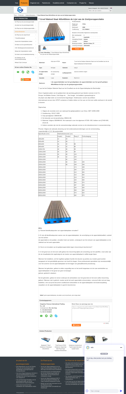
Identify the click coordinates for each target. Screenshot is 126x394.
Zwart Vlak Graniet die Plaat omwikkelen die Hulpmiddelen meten (26, 385)
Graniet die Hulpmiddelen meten (23, 41)
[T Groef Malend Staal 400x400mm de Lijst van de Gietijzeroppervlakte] (54, 33)
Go (111, 10)
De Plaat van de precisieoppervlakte (24, 22)
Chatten (77, 49)
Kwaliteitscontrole (58, 3)
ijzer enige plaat (76, 295)
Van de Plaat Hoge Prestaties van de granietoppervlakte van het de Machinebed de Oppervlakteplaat (26, 381)
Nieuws (91, 3)
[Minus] (121, 347)
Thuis (15, 15)
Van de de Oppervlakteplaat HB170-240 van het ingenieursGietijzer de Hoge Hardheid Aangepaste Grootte (50, 380)
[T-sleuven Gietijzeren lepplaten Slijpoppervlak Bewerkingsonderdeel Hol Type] (105, 339)
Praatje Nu (82, 3)
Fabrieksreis (46, 3)
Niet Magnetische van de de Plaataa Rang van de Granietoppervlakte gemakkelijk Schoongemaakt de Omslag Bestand (26, 369)
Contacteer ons (72, 3)
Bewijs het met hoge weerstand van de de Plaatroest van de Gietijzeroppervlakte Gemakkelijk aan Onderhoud (51, 386)
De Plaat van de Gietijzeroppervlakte (24, 28)
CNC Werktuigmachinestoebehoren (24, 48)
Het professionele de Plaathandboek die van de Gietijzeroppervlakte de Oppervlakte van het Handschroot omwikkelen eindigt (50, 374)
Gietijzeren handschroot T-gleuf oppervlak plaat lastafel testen (75, 347)
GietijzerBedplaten (30, 15)
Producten (24, 3)
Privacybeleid (20, 392)
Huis (16, 3)
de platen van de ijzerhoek (64, 295)
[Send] (121, 391)
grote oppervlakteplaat (50, 295)
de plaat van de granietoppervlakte (24, 25)
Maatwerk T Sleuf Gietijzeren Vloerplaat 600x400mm (46, 347)
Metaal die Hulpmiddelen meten (23, 51)
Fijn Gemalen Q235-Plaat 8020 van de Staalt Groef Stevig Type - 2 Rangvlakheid (75, 378)
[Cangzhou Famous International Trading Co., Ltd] (20, 9)
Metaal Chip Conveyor (21, 62)
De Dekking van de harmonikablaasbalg (20, 58)
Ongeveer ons (34, 3)
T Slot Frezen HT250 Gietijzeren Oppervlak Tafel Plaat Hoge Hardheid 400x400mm (61, 348)
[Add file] (87, 391)
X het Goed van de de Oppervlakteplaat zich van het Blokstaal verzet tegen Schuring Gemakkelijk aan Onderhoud (76, 383)
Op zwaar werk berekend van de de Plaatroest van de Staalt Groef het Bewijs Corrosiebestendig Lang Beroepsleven (74, 365)
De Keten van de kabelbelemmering (24, 54)
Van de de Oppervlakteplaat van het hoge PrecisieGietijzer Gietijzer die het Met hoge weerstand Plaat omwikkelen (51, 368)
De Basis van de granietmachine (23, 44)
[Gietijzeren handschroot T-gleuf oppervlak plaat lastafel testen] (75, 339)
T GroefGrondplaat (20, 38)
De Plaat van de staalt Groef (22, 35)
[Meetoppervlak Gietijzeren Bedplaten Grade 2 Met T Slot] (90, 339)
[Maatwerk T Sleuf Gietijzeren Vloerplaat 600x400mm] (46, 339)
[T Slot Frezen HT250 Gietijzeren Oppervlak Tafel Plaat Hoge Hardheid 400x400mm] (60, 339)
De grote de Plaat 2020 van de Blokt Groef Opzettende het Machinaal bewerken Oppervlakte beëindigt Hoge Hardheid (75, 372)
